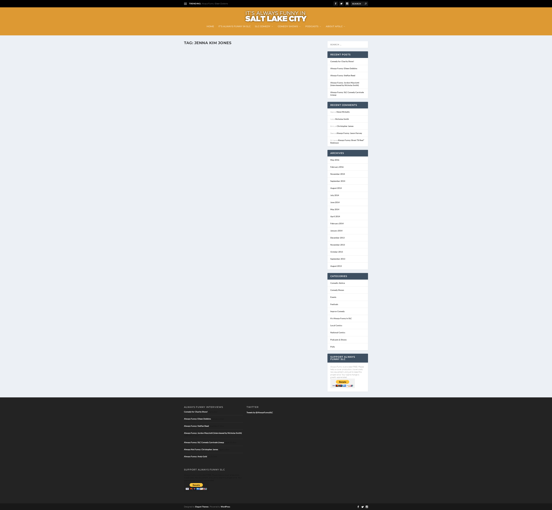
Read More (194, 150)
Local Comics (259, 139)
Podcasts (311, 26)
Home (210, 26)
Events (333, 297)
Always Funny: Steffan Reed (342, 75)
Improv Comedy (230, 139)
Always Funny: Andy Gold (195, 456)
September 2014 (337, 181)
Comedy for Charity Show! (342, 61)
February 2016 (337, 167)
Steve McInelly (343, 112)
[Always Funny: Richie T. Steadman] (239, 89)
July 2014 (334, 195)
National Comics (337, 332)
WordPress (225, 507)
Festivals (334, 304)
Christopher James (345, 126)
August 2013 (336, 266)
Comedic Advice (337, 283)
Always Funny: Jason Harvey (349, 133)
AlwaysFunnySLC (195, 139)
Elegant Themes (202, 507)
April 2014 (335, 216)
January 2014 (336, 230)
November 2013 (337, 244)
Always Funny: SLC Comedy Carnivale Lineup (204, 442)
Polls (332, 346)
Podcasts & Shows (270, 139)
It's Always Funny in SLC (245, 139)
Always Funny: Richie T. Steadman (211, 134)
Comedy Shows (288, 26)
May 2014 (334, 209)
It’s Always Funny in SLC (234, 26)
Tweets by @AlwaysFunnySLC (260, 412)
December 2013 (337, 237)
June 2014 (335, 202)
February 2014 (337, 223)
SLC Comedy (262, 26)
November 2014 (337, 174)
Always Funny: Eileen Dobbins (215, 3)
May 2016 (334, 160)
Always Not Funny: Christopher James (201, 449)
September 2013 (337, 259)
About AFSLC (334, 26)
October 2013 (336, 252)
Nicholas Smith (342, 119)
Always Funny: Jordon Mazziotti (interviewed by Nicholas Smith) (344, 83)
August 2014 (336, 188)
